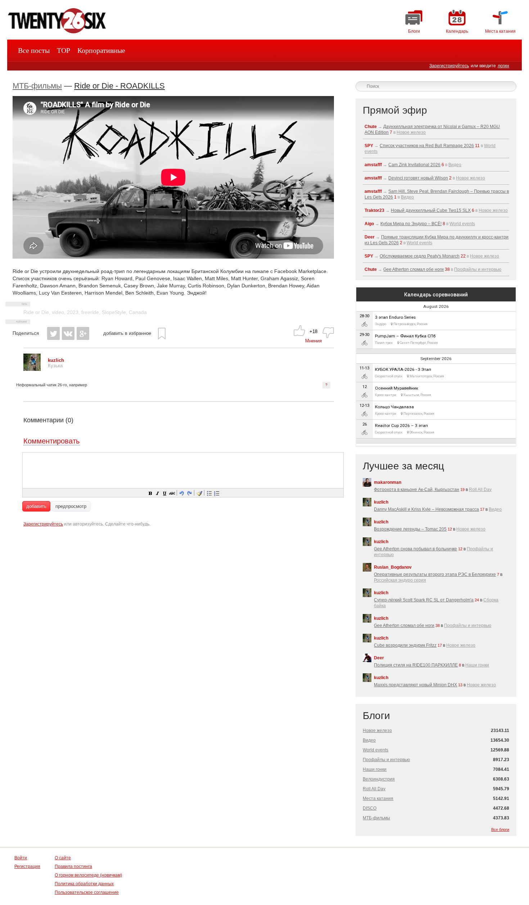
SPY (369, 145)
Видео (454, 164)
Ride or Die (36, 312)
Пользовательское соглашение (87, 892)
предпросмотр (70, 506)
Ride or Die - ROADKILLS (119, 85)
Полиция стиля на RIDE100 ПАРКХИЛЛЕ (416, 665)
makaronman (387, 482)
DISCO (369, 808)
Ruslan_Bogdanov (393, 567)
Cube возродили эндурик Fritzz (405, 645)
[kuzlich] (32, 369)
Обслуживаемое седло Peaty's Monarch (420, 256)
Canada (138, 312)
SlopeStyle (114, 312)
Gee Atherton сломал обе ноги (413, 269)
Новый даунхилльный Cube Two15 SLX (431, 210)
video (58, 312)
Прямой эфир (395, 110)
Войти (20, 857)
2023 (72, 312)
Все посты (34, 50)
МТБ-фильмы (37, 85)
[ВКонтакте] (68, 333)
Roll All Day (480, 489)
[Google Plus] (83, 333)
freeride (90, 312)
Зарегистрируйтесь (449, 65)
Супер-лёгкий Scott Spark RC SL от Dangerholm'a (424, 599)
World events (462, 223)
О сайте (63, 857)
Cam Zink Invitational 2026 (414, 164)
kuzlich (381, 502)
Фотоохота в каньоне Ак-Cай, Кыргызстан (416, 489)
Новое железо (411, 132)
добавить (36, 506)
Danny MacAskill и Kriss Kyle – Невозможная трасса (426, 509)
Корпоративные (101, 50)
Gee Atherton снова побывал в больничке (415, 548)
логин (503, 65)
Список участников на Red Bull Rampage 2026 (427, 145)
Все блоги (500, 829)
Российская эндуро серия (400, 580)
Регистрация (27, 866)
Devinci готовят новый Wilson (418, 178)
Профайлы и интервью (477, 269)
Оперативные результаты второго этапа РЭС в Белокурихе (435, 574)
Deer (370, 237)
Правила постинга (73, 866)
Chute (371, 126)
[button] (150, 492)
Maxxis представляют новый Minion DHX (415, 684)
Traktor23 (374, 210)
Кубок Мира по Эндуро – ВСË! (411, 223)
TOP (63, 50)
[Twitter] (53, 333)
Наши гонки (477, 665)
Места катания (378, 798)
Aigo (369, 223)
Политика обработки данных (84, 883)
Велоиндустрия (379, 779)
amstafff (373, 164)
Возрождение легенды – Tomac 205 (410, 529)
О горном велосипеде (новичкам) (88, 875)
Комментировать (51, 441)
